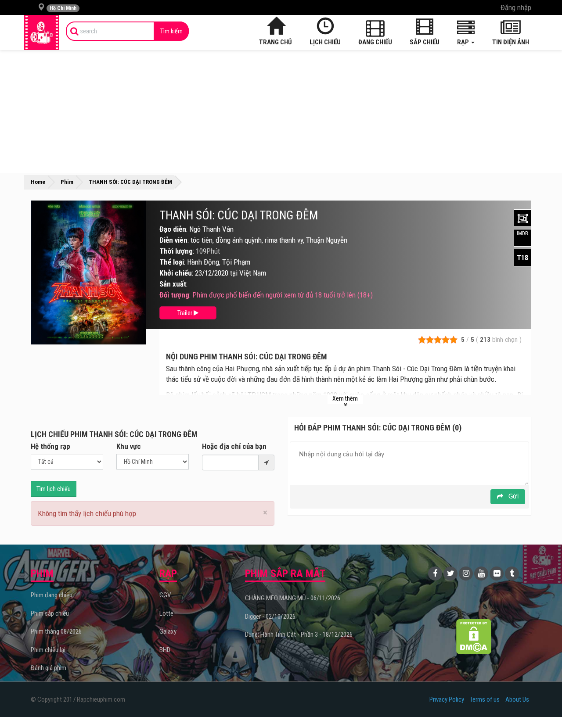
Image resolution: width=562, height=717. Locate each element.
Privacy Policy (446, 699)
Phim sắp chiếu (50, 613)
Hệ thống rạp (50, 446)
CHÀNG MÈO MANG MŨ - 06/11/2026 (292, 598)
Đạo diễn (172, 229)
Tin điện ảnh (510, 42)
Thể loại (171, 262)
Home (38, 182)
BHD (164, 650)
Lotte (166, 613)
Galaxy (168, 631)
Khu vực (128, 446)
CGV (165, 595)
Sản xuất (172, 284)
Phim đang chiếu (51, 595)
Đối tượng (174, 295)
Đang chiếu (375, 42)
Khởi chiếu (175, 273)
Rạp (463, 42)
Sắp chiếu (425, 42)
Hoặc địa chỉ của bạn (234, 446)
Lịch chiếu (325, 42)
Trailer (185, 312)
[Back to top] (542, 692)
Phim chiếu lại (48, 650)
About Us (517, 699)
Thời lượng (176, 251)
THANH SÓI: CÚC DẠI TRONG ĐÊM (238, 215)
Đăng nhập (516, 7)
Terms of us (485, 699)
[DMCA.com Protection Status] (474, 636)
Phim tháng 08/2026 (56, 631)
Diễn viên (173, 240)
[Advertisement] (281, 111)
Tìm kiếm (171, 31)
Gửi (513, 497)
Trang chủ (275, 42)
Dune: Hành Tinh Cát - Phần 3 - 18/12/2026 (299, 634)
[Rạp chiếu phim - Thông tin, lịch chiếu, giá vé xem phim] (41, 32)
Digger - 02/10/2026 (270, 616)
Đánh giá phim (48, 668)
